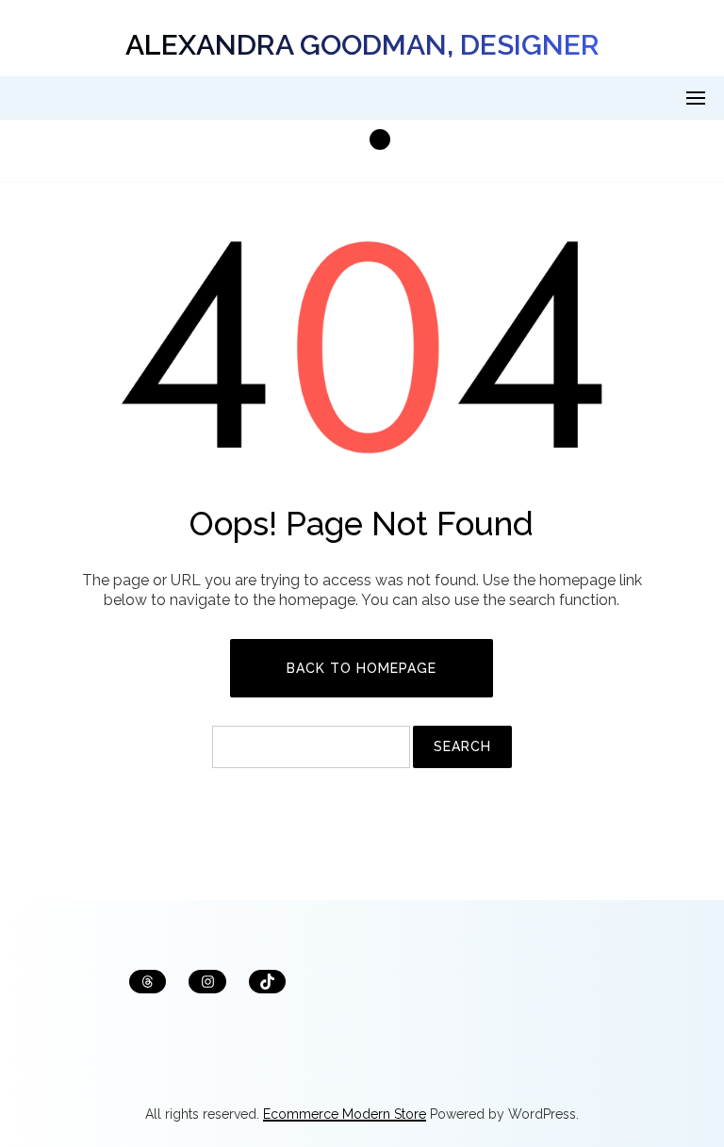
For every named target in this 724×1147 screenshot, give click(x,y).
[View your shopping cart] (362, 151)
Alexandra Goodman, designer (362, 44)
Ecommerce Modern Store (344, 1114)
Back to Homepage (361, 668)
